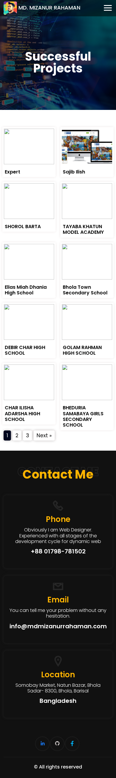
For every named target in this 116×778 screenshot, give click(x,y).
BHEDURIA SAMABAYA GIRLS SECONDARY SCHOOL (83, 416)
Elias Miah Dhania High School (26, 290)
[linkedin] (42, 743)
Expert (12, 171)
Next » (44, 435)
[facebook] (72, 743)
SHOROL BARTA (23, 226)
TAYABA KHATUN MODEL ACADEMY (83, 229)
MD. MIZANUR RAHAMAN (49, 7)
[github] (57, 743)
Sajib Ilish (74, 171)
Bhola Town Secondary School (85, 290)
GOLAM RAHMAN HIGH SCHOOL (82, 350)
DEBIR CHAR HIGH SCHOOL (25, 350)
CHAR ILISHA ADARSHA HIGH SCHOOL (22, 413)
